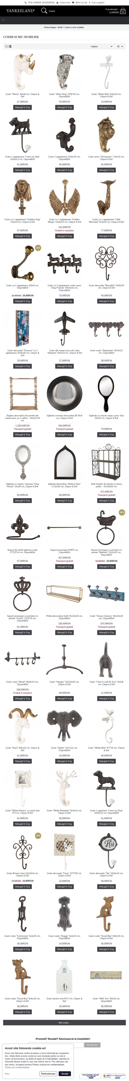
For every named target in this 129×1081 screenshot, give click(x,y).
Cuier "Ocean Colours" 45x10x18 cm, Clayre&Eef (106, 617)
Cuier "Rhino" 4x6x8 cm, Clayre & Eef (22, 95)
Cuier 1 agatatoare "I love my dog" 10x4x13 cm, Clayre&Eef (22, 157)
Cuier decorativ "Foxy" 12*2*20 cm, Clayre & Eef (64, 874)
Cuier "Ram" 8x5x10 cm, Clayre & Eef (22, 749)
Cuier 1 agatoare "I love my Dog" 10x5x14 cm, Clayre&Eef (106, 811)
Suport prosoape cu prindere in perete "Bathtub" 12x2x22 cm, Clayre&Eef (106, 552)
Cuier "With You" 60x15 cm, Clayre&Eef (106, 999)
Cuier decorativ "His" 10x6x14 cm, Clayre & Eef (106, 874)
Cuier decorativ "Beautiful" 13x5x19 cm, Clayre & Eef (106, 286)
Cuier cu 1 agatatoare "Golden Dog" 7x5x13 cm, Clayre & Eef (22, 220)
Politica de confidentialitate (17, 1067)
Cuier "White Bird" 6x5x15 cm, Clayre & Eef (106, 95)
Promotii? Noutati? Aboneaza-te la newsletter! (63, 1039)
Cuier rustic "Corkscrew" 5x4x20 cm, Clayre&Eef (22, 937)
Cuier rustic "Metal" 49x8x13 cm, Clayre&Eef (22, 683)
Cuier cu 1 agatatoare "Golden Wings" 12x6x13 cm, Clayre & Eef (64, 220)
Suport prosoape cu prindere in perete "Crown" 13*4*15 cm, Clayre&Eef (22, 618)
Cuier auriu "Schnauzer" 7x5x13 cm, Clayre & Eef (106, 157)
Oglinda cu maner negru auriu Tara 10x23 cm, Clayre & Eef (106, 416)
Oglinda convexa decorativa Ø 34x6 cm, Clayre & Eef (64, 416)
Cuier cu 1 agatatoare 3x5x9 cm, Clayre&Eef (22, 286)
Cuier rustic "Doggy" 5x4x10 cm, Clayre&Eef (64, 937)
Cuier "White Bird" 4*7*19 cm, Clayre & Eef (106, 749)
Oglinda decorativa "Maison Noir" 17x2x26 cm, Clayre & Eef (64, 485)
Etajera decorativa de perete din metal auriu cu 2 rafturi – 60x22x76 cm (22, 418)
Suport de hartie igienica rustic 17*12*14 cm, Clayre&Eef (22, 551)
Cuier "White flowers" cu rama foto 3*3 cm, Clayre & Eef (23, 811)
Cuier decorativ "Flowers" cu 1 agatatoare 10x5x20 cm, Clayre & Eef (22, 353)
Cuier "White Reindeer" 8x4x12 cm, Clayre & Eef (64, 811)
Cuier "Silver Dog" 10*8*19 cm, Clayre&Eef (64, 95)
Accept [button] (65, 1074)
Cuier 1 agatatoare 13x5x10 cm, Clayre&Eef (64, 157)
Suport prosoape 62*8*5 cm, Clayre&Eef (64, 551)
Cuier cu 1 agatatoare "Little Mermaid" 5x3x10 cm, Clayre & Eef (106, 220)
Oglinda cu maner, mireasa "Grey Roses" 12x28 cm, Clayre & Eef (22, 485)
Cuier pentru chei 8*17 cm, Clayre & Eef (64, 999)
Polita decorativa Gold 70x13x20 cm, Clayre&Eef (64, 617)
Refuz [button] (7, 1074)
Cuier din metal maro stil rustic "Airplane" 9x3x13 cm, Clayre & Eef (64, 351)
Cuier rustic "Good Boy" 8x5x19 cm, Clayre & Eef (106, 937)
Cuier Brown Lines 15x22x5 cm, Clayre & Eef (22, 874)
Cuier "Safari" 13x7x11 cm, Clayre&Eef (64, 749)
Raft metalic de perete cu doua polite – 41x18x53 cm (106, 485)
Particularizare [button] (48, 1074)
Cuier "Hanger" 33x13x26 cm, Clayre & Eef (64, 683)
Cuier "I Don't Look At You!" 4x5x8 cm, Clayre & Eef (106, 683)
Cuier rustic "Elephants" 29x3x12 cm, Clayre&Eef (106, 351)
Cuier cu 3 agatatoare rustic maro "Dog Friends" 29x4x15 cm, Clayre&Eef (64, 287)
